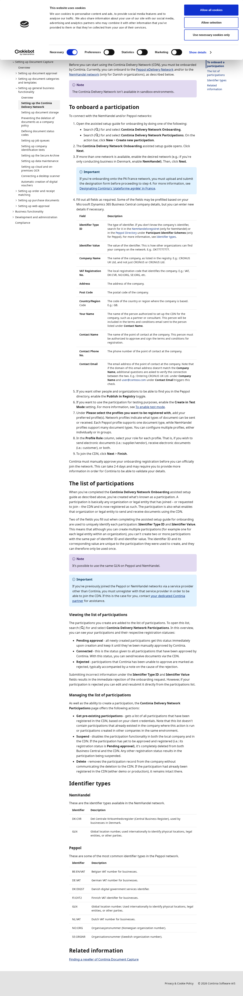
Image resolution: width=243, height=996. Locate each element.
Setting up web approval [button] (34, 206)
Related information (214, 87)
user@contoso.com (134, 380)
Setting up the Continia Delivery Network (36, 105)
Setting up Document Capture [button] (34, 62)
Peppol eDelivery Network (155, 69)
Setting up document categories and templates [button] (38, 80)
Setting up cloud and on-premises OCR (37, 168)
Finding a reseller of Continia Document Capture (104, 959)
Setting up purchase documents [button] (38, 200)
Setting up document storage (40, 112)
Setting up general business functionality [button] (36, 90)
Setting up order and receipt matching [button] (36, 193)
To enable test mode (150, 407)
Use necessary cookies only (211, 34)
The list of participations (216, 73)
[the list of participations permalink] (136, 483)
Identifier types (166, 237)
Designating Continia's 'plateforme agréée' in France (117, 188)
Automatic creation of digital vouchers (39, 183)
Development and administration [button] (36, 217)
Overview (24, 67)
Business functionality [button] (29, 211)
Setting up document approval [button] (37, 73)
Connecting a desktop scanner (40, 176)
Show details (197, 52)
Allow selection (211, 22)
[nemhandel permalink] (92, 795)
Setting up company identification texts (34, 148)
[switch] (109, 52)
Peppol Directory (126, 233)
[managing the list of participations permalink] (133, 695)
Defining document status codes (37, 133)
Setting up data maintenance (39, 161)
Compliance (22, 222)
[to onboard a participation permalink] (141, 106)
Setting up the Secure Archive (40, 155)
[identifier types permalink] (112, 783)
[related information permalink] (125, 950)
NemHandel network (84, 74)
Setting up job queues (35, 140)
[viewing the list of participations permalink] (129, 614)
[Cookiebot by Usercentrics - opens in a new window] (24, 52)
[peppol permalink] (83, 847)
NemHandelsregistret (145, 229)
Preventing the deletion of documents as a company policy (37, 121)
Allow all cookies (211, 10)
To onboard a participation (215, 64)
